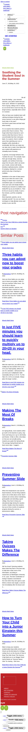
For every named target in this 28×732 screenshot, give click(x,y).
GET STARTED (11, 36)
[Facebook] (1, 702)
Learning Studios (13, 21)
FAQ (9, 16)
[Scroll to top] (2, 707)
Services (5, 719)
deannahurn (7, 274)
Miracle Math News (8, 67)
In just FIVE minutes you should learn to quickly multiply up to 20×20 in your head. (13, 339)
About (6, 688)
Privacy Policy (9, 696)
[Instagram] (4, 702)
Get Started (8, 690)
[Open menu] (4, 48)
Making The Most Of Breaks (11, 414)
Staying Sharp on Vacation (9, 227)
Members (11, 25)
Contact (7, 692)
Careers (11, 32)
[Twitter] (2, 702)
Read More (13, 385)
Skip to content (5, 1)
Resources (12, 28)
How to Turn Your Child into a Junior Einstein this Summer (14, 222)
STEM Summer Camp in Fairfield (16, 23)
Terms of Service (10, 694)
